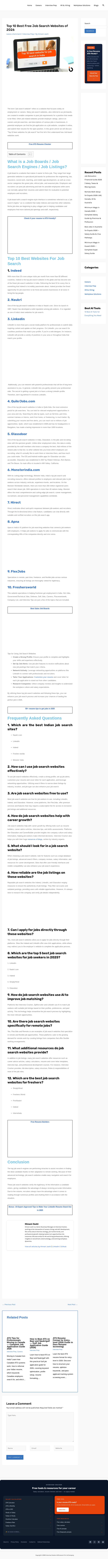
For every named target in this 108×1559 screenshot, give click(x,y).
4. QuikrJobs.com (21, 401)
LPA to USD (28, 1509)
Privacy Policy (15, 1542)
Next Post (73, 1304)
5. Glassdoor (17, 434)
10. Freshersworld (21, 587)
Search (87, 23)
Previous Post (8, 1304)
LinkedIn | (56, 1246)
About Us (6, 1542)
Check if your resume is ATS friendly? (40, 218)
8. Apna (13, 522)
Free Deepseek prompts (79, 1532)
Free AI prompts (79, 1528)
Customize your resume (43, 677)
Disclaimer (24, 1542)
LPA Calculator (28, 1502)
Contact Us (32, 1542)
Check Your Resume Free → (93, 75)
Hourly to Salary (28, 1512)
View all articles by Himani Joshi (38, 1246)
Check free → (63, 1509)
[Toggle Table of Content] (29, 154)
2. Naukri (14, 300)
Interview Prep (51, 5)
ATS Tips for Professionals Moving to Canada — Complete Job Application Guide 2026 (16, 1343)
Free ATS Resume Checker (40, 144)
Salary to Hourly (28, 1516)
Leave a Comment (13, 34)
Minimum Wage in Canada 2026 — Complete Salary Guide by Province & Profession (93, 214)
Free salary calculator (79, 1522)
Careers (39, 5)
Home (29, 5)
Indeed (16, 271)
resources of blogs (35, 839)
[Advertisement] (40, 90)
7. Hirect (14, 502)
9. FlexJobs (16, 571)
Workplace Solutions (82, 5)
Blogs (96, 5)
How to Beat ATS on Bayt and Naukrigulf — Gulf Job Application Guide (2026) (40, 1343)
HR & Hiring (65, 5)
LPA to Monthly (28, 1506)
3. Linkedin (16, 319)
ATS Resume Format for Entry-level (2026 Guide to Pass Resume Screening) (63, 1342)
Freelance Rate (28, 1522)
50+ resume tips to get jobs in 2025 (40, 709)
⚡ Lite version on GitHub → (13, 1531)
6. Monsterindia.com (23, 470)
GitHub (63, 1246)
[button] (103, 5)
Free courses (79, 1525)
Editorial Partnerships (44, 1542)
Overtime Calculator (28, 1519)
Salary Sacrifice (28, 1526)
